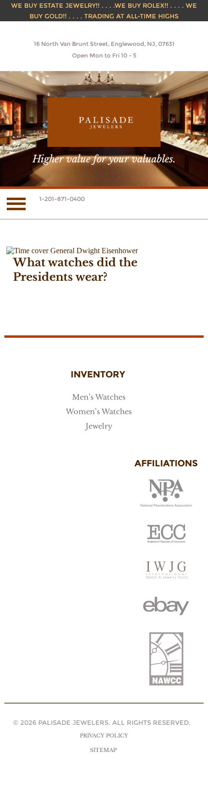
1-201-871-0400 (62, 198)
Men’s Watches (99, 397)
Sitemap (103, 750)
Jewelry (99, 426)
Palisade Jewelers (104, 122)
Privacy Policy (104, 736)
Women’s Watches (99, 411)
